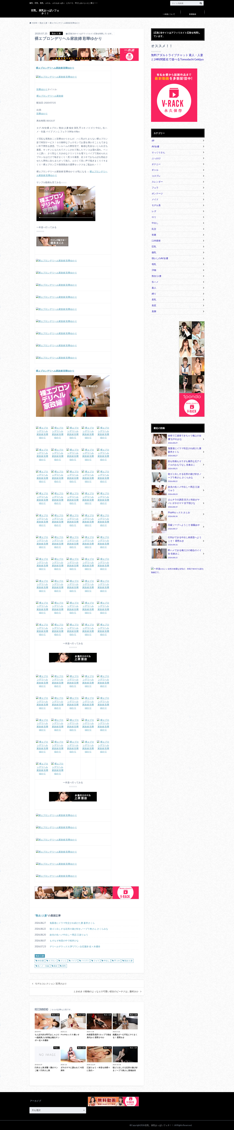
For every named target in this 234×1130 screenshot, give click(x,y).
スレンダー (157, 181)
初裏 (154, 234)
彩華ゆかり (42, 89)
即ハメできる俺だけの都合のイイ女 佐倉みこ (184, 554)
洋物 (154, 270)
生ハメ (155, 281)
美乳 (64, 966)
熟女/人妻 (41, 915)
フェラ (96, 960)
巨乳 (154, 246)
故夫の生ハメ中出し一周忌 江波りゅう (69, 934)
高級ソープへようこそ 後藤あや (184, 527)
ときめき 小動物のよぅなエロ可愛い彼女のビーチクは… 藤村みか (106, 991)
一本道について (169, 14)
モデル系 (156, 205)
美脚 (154, 311)
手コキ (117, 960)
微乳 (154, 252)
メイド (155, 199)
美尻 (154, 305)
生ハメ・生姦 (43, 966)
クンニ (63, 960)
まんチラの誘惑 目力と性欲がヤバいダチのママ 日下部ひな (184, 503)
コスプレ (156, 175)
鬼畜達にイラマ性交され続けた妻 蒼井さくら (72, 923)
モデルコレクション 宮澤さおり (51, 983)
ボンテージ (157, 193)
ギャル (155, 170)
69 (153, 140)
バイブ (74, 960)
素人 (154, 287)
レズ (154, 211)
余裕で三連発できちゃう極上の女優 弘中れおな (184, 439)
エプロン (52, 960)
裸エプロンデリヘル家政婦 (49, 96)
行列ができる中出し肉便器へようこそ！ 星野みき (184, 541)
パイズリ (85, 960)
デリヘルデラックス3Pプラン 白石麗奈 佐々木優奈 (75, 946)
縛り (154, 293)
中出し (107, 960)
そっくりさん (158, 152)
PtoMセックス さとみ (179, 514)
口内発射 (156, 240)
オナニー (156, 164)
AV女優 (41, 960)
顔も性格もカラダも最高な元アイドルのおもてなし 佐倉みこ (184, 465)
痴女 (55, 966)
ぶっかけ (156, 158)
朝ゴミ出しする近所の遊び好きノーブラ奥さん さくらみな (79, 928)
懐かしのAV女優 (160, 258)
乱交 (154, 228)
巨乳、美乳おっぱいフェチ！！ (45, 12)
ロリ (154, 217)
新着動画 (192, 14)
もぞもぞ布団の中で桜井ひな (64, 940)
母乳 (154, 264)
